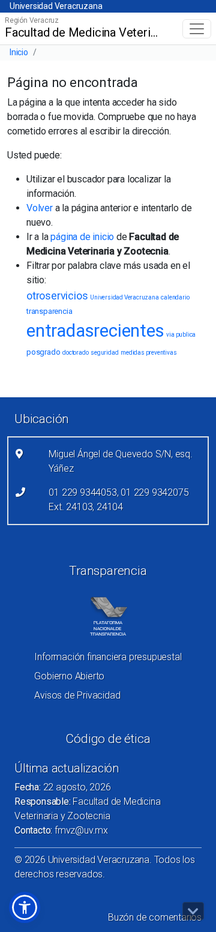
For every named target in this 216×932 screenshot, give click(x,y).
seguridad (104, 352)
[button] (24, 907)
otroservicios (57, 295)
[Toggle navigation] (196, 28)
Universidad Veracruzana (56, 6)
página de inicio (82, 236)
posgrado (43, 351)
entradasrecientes (95, 330)
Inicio (19, 52)
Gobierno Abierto (69, 676)
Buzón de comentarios (155, 917)
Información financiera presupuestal (107, 657)
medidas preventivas (148, 352)
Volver (39, 208)
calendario (175, 297)
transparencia (49, 311)
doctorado (75, 352)
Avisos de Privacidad (77, 695)
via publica (181, 334)
